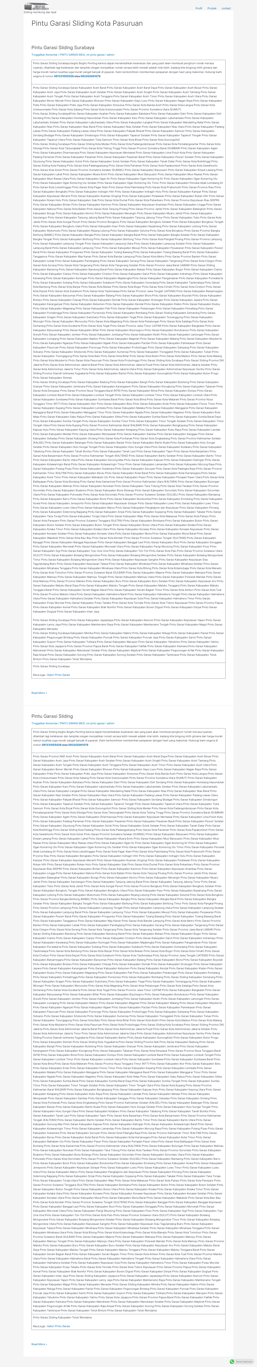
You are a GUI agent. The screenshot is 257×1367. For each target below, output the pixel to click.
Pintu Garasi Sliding (52, 716)
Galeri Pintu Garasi (58, 675)
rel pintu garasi (95, 54)
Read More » (39, 693)
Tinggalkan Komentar (44, 54)
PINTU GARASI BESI (72, 54)
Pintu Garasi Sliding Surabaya (62, 47)
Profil (199, 8)
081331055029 (64, 76)
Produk (212, 8)
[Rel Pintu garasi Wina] (37, 6)
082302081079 (91, 76)
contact (226, 8)
